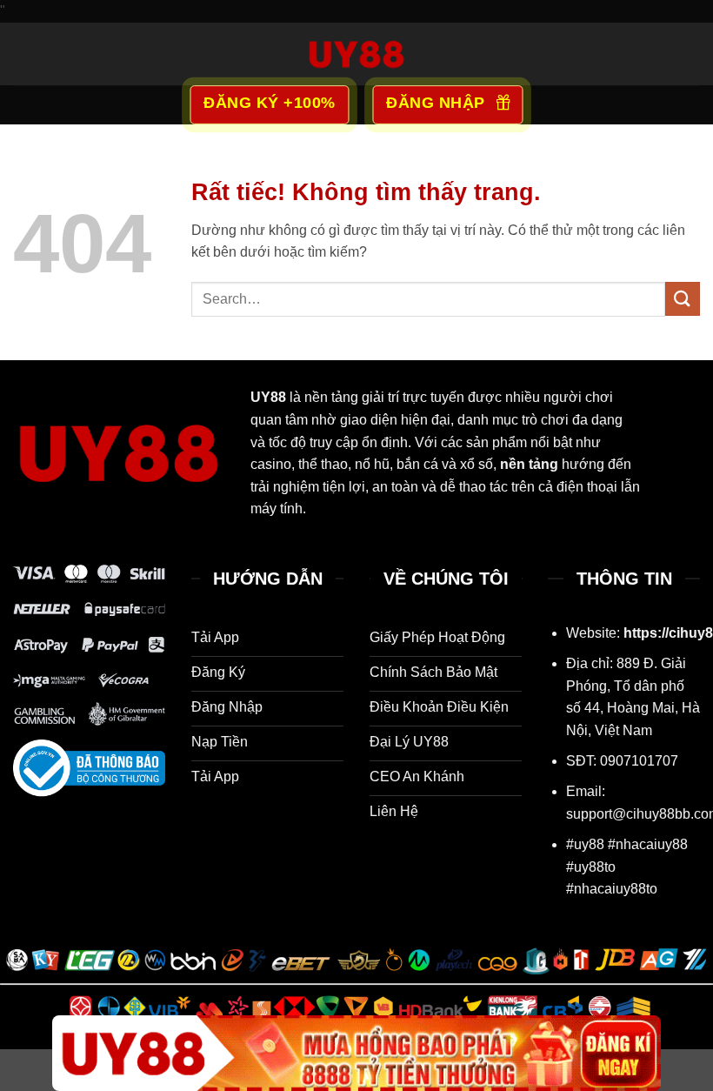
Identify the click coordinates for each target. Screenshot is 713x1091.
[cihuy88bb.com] (356, 54)
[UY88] (356, 1053)
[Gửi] (682, 299)
